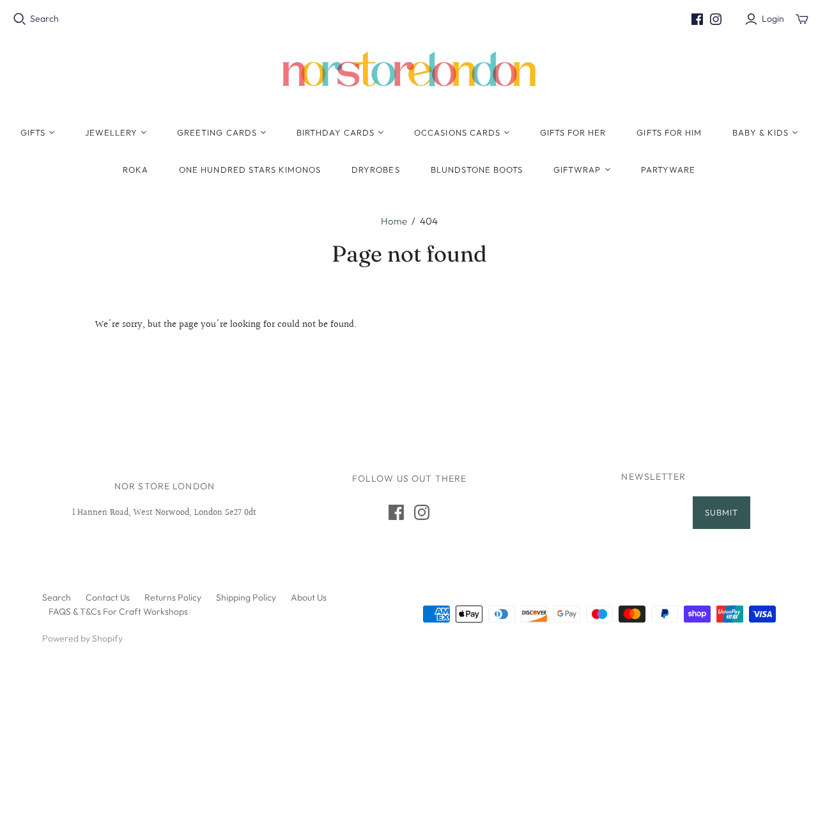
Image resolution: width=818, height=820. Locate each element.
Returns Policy (172, 597)
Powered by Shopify (82, 638)
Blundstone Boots (477, 169)
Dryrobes (375, 169)
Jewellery (111, 132)
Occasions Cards (457, 132)
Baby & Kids (760, 132)
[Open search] (19, 19)
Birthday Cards (336, 132)
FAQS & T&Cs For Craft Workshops (118, 611)
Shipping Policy (246, 597)
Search (44, 18)
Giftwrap (577, 169)
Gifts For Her (573, 132)
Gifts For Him (669, 132)
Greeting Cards (217, 132)
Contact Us (108, 597)
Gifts (32, 132)
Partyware (668, 169)
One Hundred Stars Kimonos (250, 169)
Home (394, 221)
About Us (309, 597)
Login (773, 18)
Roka (135, 169)
